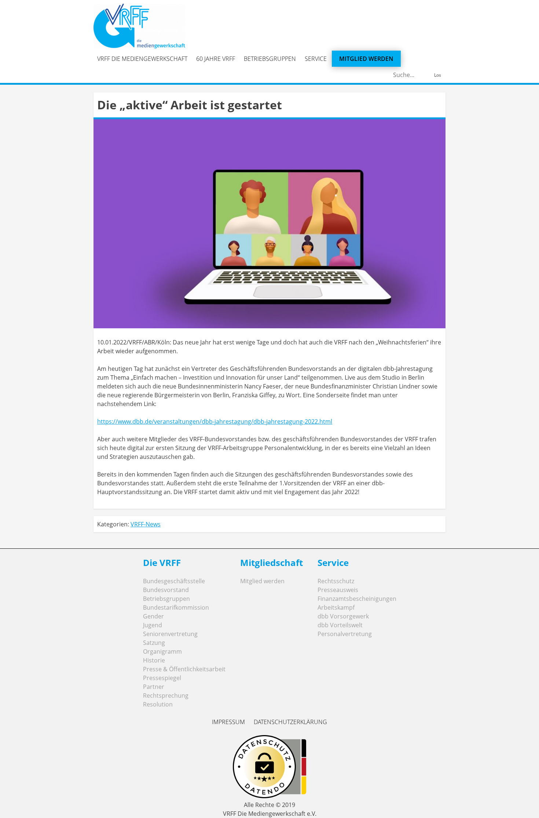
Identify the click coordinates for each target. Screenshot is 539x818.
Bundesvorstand (166, 590)
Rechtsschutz (336, 581)
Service (316, 59)
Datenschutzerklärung (290, 722)
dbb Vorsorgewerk (343, 616)
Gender (153, 616)
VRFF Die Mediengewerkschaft (142, 59)
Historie (154, 660)
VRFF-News (146, 524)
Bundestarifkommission (176, 607)
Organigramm (162, 651)
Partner (153, 687)
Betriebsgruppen (270, 59)
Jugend (152, 625)
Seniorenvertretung (170, 634)
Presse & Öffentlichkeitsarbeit (184, 669)
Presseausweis (338, 590)
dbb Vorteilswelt (340, 625)
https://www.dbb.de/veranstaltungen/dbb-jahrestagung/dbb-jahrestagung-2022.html (214, 421)
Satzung (154, 643)
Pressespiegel (162, 678)
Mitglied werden (366, 59)
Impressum (228, 722)
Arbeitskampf (336, 607)
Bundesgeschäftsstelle (174, 581)
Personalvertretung (345, 634)
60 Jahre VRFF (215, 59)
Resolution (158, 704)
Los (437, 75)
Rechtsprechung (165, 695)
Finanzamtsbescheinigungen (357, 599)
